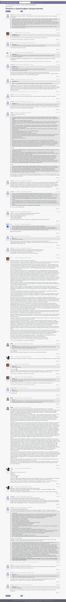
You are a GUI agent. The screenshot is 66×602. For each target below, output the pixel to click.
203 (29, 11)
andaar (11, 356)
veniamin (12, 112)
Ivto (12, 6)
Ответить (8, 11)
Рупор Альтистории (12, 4)
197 (17, 11)
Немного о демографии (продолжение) (28, 4)
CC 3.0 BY (40, 601)
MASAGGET (12, 496)
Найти (32, 2)
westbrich (12, 14)
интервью (16, 538)
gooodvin (12, 94)
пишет (18, 34)
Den (11, 32)
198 (19, 11)
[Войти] (64, 2)
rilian (11, 224)
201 (25, 11)
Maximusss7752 (13, 387)
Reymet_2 (12, 42)
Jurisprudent (12, 64)
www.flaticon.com (34, 601)
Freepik (29, 601)
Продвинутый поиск (39, 2)
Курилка (18, 4)
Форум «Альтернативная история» (9, 2)
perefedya (12, 191)
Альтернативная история (38, 600)
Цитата (59, 29)
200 (23, 11)
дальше (12, 207)
